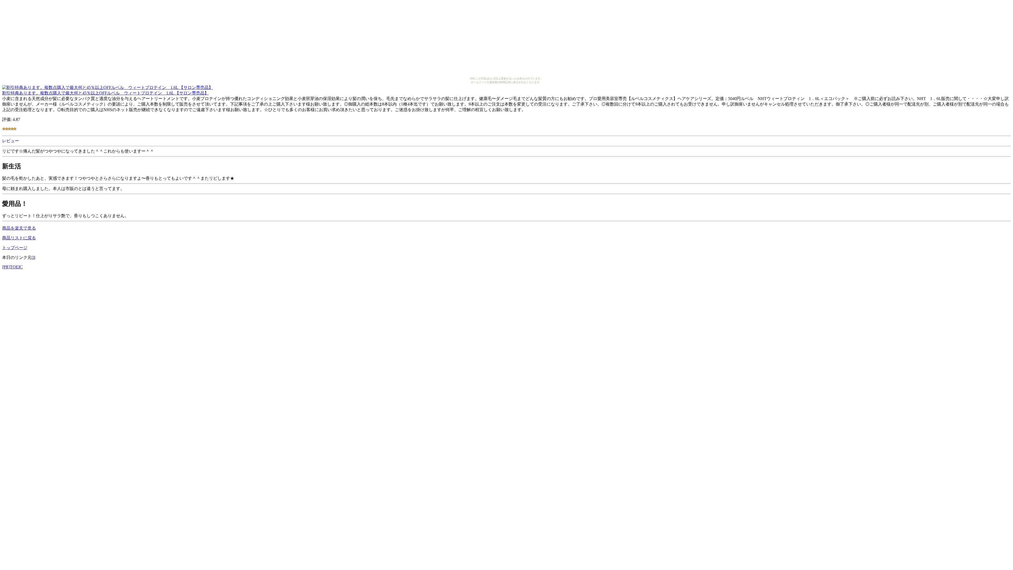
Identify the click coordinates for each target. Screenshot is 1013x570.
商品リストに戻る (19, 238)
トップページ (14, 247)
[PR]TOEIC (12, 267)
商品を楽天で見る (19, 228)
